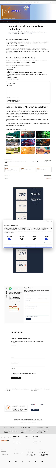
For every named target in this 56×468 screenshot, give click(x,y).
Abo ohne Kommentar (22, 375)
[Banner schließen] (51, 221)
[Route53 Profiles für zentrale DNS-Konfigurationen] (43, 150)
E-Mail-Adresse (15, 363)
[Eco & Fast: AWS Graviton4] (43, 134)
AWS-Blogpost (9, 120)
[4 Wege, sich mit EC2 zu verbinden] (13, 150)
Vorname (33, 404)
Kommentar (14, 345)
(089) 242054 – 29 (44, 455)
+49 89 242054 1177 (45, 454)
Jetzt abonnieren (35, 409)
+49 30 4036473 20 (19, 451)
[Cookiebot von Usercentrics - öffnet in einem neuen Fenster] (44, 221)
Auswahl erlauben (28, 246)
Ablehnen (12, 246)
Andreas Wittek (5, 21)
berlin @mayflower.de (17, 453)
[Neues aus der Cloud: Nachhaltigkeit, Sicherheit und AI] (13, 134)
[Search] (51, 2)
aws (10, 307)
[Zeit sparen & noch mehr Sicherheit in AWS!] (28, 134)
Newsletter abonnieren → (47, 175)
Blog (7, 39)
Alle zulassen (44, 246)
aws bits (14, 307)
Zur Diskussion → (48, 178)
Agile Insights (27, 438)
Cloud (53, 21)
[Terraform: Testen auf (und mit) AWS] (43, 142)
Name (12, 357)
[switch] (21, 239)
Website (13, 368)
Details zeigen (47, 242)
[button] (45, 466)
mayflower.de (3, 451)
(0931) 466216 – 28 (31, 455)
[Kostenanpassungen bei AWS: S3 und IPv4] (28, 150)
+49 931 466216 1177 (32, 454)
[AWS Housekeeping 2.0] (13, 142)
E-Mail (42, 404)
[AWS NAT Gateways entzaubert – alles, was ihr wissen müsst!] (28, 142)
